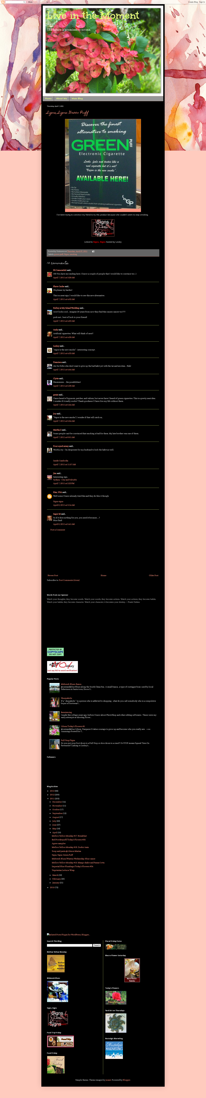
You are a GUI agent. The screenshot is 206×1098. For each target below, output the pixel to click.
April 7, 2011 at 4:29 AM (64, 337)
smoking (73, 254)
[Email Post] (93, 251)
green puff (58, 254)
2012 (52, 794)
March (55, 875)
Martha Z (57, 430)
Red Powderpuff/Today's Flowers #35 (69, 839)
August (55, 817)
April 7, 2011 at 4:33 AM (64, 353)
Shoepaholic (66, 698)
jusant (108, 1080)
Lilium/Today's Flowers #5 (73, 726)
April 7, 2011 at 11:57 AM (64, 464)
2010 (52, 887)
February (56, 879)
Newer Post (53, 575)
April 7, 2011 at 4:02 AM (64, 299)
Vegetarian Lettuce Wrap (63, 870)
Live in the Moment (93, 15)
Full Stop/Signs (68, 740)
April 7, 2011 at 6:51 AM (64, 437)
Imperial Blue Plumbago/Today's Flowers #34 (72, 866)
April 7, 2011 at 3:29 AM (64, 277)
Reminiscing (66, 712)
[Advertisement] (103, 552)
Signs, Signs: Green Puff (68, 112)
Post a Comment (57, 529)
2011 (52, 798)
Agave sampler (59, 843)
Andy (55, 329)
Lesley (56, 346)
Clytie (56, 378)
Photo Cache (58, 286)
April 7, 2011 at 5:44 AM (64, 405)
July (54, 821)
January (56, 882)
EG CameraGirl (59, 270)
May (54, 828)
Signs (66, 254)
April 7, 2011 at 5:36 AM (64, 386)
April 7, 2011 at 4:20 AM (64, 321)
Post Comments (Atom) (69, 580)
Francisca (57, 362)
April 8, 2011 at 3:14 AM (64, 505)
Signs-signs (58, 501)
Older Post (153, 575)
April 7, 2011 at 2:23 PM (63, 483)
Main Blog (77, 99)
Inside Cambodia (60, 460)
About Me (61, 99)
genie (55, 394)
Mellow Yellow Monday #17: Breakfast (69, 836)
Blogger (126, 1080)
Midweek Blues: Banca (71, 684)
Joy (54, 413)
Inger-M (57, 514)
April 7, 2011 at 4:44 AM (64, 369)
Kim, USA (57, 492)
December (57, 802)
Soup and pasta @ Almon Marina (66, 851)
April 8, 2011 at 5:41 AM (64, 524)
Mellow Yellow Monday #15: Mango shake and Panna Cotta (78, 862)
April (55, 832)
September (57, 813)
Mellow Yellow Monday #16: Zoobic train (70, 847)
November (57, 805)
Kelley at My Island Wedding (66, 308)
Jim (54, 473)
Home (48, 99)
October (56, 809)
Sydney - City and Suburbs (65, 479)
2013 (52, 791)
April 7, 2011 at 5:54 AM (64, 421)
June (54, 825)
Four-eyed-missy (61, 446)
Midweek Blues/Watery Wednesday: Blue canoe (73, 858)
